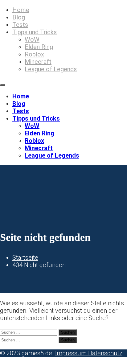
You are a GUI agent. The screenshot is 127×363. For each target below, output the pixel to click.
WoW (32, 39)
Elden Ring (39, 47)
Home (20, 10)
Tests (20, 24)
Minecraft (38, 61)
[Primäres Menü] (2, 85)
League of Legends (51, 69)
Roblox (34, 54)
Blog (18, 17)
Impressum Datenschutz (88, 353)
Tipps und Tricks (34, 32)
